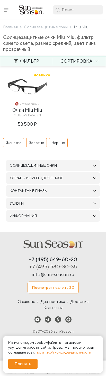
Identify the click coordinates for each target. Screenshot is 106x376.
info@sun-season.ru (53, 274)
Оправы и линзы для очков (36, 178)
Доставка (79, 301)
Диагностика (53, 301)
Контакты (53, 307)
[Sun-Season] (53, 244)
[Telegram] (48, 319)
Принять (23, 363)
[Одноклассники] (58, 319)
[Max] (68, 319)
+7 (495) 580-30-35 (53, 266)
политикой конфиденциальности (63, 352)
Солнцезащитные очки (33, 165)
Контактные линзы (28, 191)
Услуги (17, 203)
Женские (13, 143)
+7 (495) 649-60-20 (53, 259)
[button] (6, 10)
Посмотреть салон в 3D (53, 287)
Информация (23, 216)
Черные (58, 143)
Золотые (36, 143)
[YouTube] (37, 319)
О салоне (26, 301)
